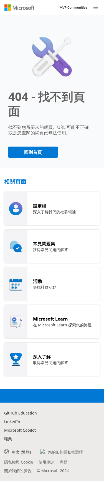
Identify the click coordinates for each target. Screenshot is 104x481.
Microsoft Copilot (20, 430)
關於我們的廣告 (17, 470)
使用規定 (46, 462)
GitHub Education (20, 413)
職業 (8, 438)
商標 (63, 462)
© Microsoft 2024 (53, 470)
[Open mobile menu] (96, 7)
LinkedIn (12, 421)
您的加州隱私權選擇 (65, 452)
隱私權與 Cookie (18, 462)
